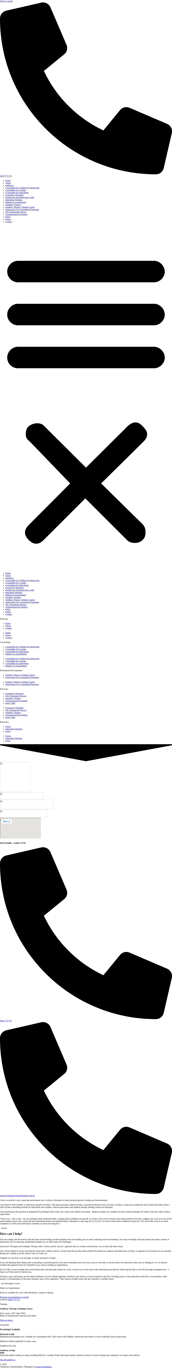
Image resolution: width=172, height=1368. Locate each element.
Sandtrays (9, 185)
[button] (86, 397)
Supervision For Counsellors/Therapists (22, 209)
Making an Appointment (15, 202)
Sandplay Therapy (13, 205)
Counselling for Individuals (16, 192)
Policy (8, 217)
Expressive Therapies (14, 195)
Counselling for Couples (15, 190)
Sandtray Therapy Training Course (20, 207)
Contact (8, 222)
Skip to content (6, 1)
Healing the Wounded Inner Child (19, 197)
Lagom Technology (43, 1367)
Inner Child (10, 703)
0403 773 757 (14, 1299)
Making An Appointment (16, 654)
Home (8, 180)
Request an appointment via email (14, 1297)
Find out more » (7, 1320)
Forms (8, 219)
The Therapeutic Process (15, 212)
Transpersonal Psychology (16, 214)
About (8, 183)
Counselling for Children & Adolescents (22, 188)
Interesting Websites (13, 200)
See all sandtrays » (8, 1360)
